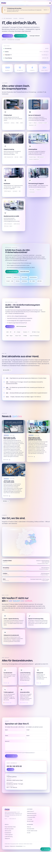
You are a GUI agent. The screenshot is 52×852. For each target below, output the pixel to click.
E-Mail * (28, 729)
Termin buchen (6, 35)
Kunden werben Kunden (32, 830)
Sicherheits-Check (21, 35)
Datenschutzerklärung (30, 752)
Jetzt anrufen (10, 769)
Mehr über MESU (6, 370)
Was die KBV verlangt (24, 271)
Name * (6, 729)
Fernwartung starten (9, 828)
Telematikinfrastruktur (31, 813)
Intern (24, 846)
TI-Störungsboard (8, 834)
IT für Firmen (29, 819)
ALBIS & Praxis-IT (30, 811)
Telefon (6, 735)
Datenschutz (13, 846)
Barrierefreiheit (19, 846)
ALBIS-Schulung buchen (21, 326)
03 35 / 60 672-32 (14, 766)
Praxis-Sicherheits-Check (10, 826)
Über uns (29, 826)
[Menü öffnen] (50, 3)
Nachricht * (7, 741)
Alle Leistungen (30, 821)
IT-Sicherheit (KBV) (31, 817)
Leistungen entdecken (35, 35)
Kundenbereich (8, 832)
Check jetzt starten (12, 271)
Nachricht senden (10, 756)
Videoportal (7, 838)
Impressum (7, 846)
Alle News (5, 501)
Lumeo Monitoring (8, 836)
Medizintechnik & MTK (31, 815)
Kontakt (28, 832)
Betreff (28, 735)
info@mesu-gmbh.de (11, 776)
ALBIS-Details (9, 326)
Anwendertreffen (30, 828)
